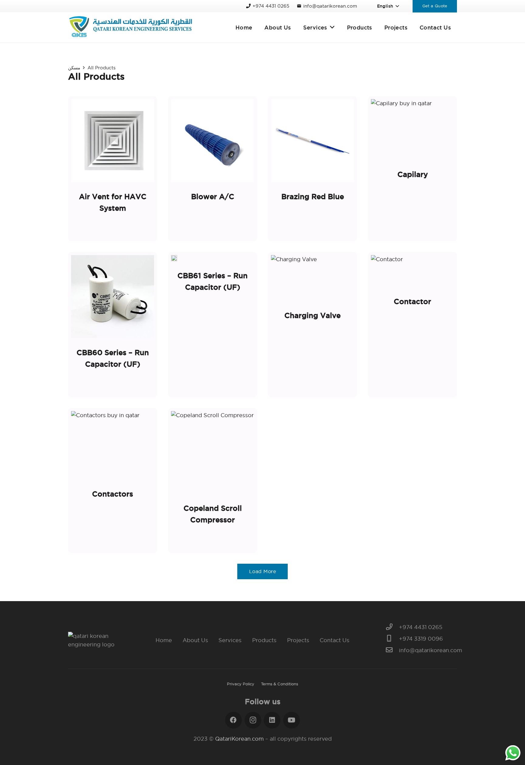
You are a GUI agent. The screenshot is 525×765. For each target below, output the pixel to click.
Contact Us (334, 640)
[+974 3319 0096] (392, 639)
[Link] (130, 27)
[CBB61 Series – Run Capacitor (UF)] (212, 324)
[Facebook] (233, 720)
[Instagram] (253, 720)
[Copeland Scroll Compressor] (212, 480)
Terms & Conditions (279, 684)
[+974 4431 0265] (392, 627)
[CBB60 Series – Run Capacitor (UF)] (112, 324)
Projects (298, 640)
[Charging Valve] (312, 324)
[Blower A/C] (212, 168)
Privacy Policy (240, 684)
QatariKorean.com (239, 739)
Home (164, 640)
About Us (195, 640)
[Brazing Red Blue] (312, 168)
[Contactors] (112, 480)
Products (264, 640)
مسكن (74, 67)
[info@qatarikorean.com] (392, 650)
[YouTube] (291, 720)
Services (230, 640)
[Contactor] (412, 324)
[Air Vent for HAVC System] (112, 168)
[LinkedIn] (272, 720)
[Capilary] (412, 168)
